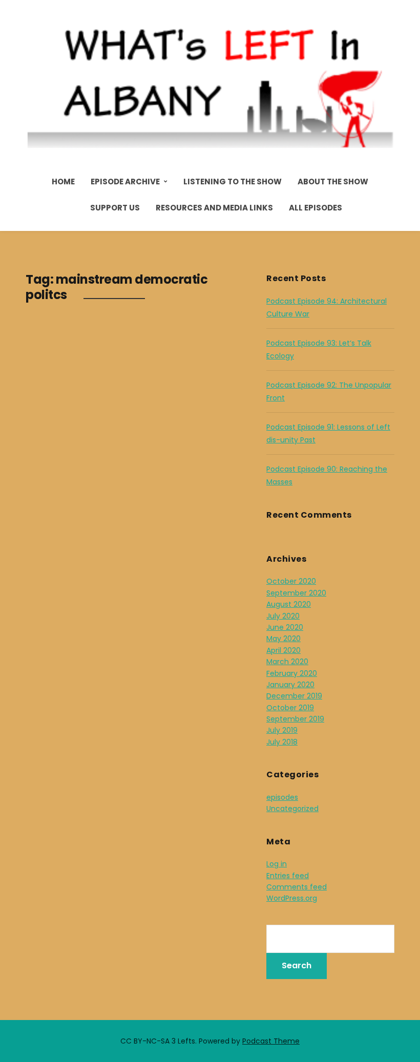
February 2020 (291, 673)
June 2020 (284, 627)
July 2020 (283, 616)
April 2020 (283, 650)
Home (63, 181)
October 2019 (290, 708)
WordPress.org (291, 898)
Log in (276, 864)
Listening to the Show (232, 181)
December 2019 (294, 696)
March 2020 (287, 661)
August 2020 (288, 604)
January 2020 (290, 684)
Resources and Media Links (214, 207)
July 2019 (282, 730)
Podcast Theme (271, 1041)
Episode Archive (125, 181)
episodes (282, 797)
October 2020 (291, 581)
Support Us (115, 207)
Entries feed (287, 875)
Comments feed (296, 887)
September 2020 (296, 593)
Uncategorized (292, 808)
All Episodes (315, 207)
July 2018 (282, 742)
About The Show (333, 181)
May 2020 (283, 638)
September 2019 (295, 719)
